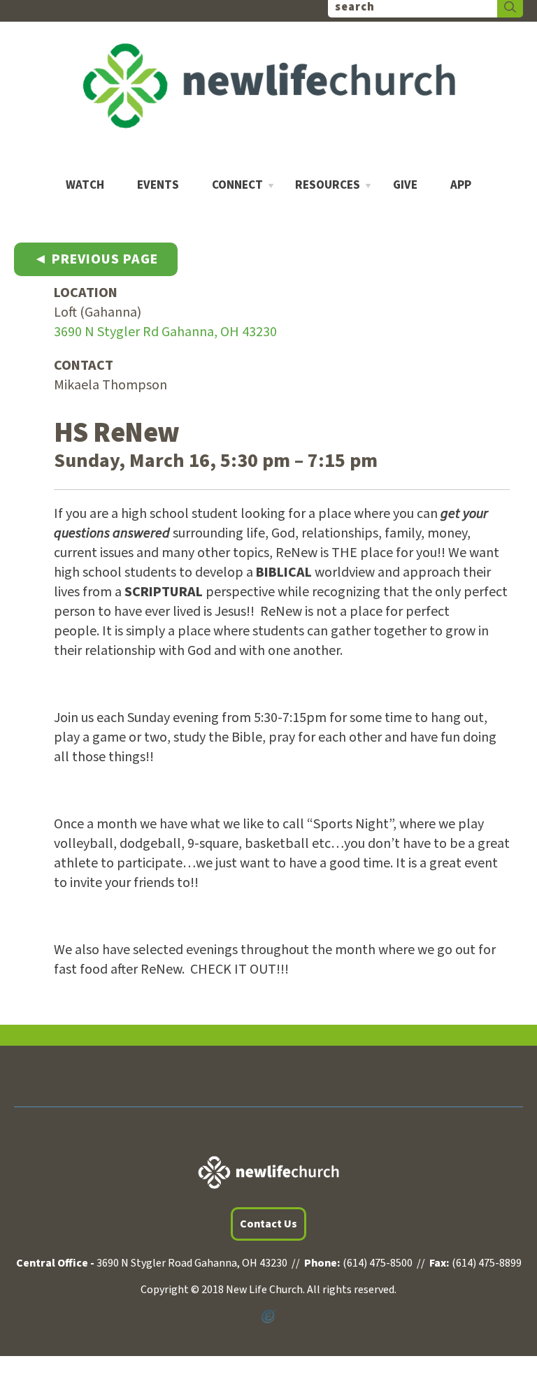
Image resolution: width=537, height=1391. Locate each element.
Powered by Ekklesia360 (268, 1317)
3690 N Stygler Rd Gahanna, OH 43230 (165, 332)
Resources (327, 186)
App (460, 186)
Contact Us (268, 1224)
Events (158, 186)
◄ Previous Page (96, 259)
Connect (237, 186)
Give (405, 186)
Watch (85, 186)
